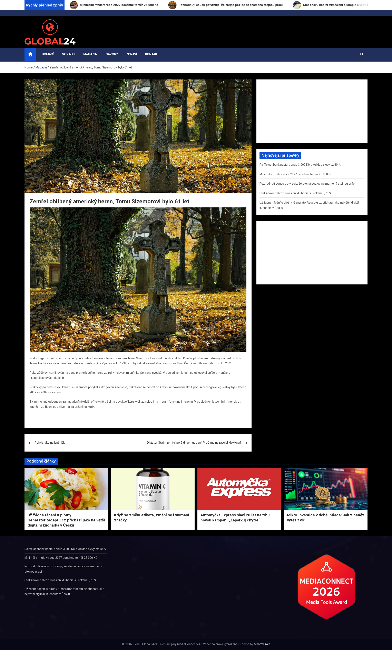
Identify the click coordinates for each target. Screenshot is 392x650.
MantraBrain (262, 644)
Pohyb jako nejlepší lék (50, 442)
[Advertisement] (311, 111)
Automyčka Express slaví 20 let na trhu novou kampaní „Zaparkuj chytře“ (235, 517)
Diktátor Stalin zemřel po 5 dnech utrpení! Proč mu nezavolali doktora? (194, 442)
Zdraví (131, 54)
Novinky (68, 54)
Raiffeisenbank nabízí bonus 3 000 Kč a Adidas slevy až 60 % (300, 164)
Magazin (90, 54)
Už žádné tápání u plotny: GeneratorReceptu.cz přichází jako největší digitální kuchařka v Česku (66, 520)
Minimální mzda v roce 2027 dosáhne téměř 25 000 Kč (295, 174)
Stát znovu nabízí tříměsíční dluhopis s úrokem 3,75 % (295, 193)
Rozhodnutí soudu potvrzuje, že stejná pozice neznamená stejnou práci (307, 183)
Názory (112, 54)
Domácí (48, 54)
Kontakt (152, 54)
